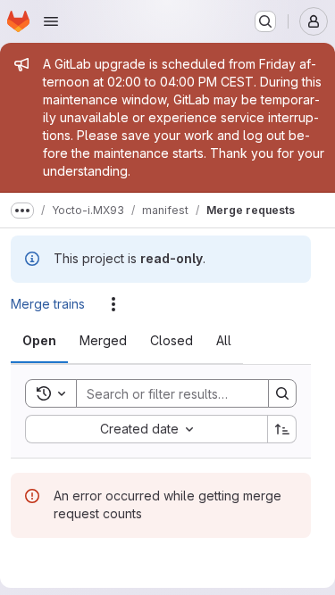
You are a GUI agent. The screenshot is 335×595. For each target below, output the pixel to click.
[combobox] (146, 429)
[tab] (39, 340)
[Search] (282, 393)
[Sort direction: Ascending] (282, 429)
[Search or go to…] (265, 21)
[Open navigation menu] (51, 21)
